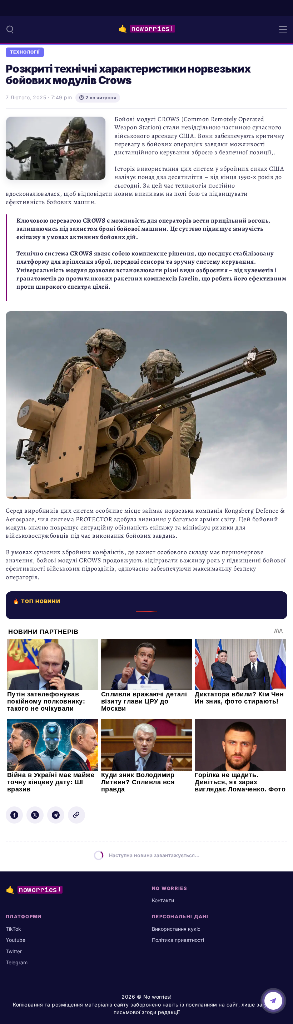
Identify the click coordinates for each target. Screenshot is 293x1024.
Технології (25, 52)
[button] (10, 29)
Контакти (163, 900)
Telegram (17, 962)
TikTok (13, 929)
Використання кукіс (176, 929)
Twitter (14, 951)
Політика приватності (178, 940)
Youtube (15, 940)
